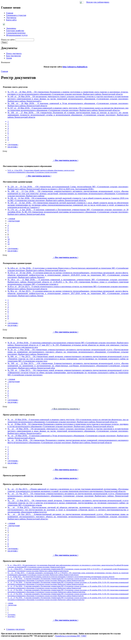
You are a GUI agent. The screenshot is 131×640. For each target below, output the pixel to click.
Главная (4, 71)
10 (9, 239)
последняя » (13, 147)
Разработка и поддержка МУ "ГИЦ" (71, 636)
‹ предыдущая (14, 221)
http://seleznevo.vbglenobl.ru (75, 67)
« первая (11, 218)
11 (8, 241)
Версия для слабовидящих (97, 2)
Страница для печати (15, 629)
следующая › (13, 144)
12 (9, 244)
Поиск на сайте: (8, 40)
